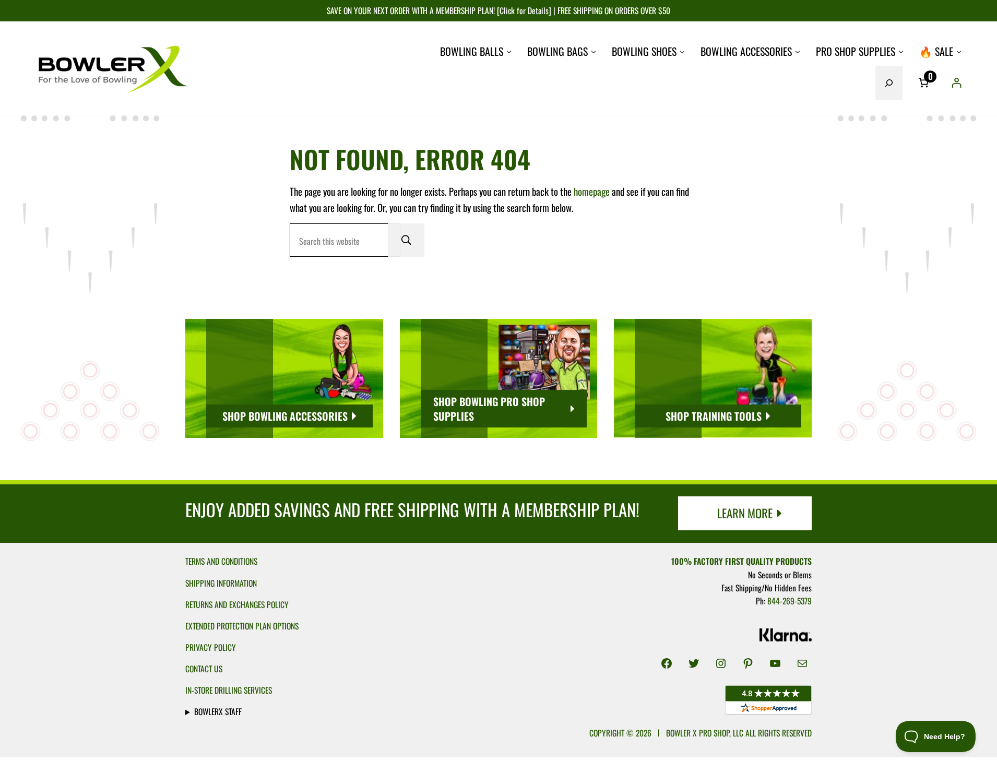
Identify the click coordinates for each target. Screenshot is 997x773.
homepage (592, 191)
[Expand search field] (889, 83)
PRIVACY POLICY (210, 647)
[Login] (956, 82)
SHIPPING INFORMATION (221, 583)
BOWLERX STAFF (218, 711)
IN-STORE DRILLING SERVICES (228, 690)
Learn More (745, 513)
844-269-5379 (789, 600)
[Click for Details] (523, 10)
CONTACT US (203, 668)
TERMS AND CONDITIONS (221, 561)
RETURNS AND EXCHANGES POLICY (237, 604)
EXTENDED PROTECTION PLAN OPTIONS (242, 626)
